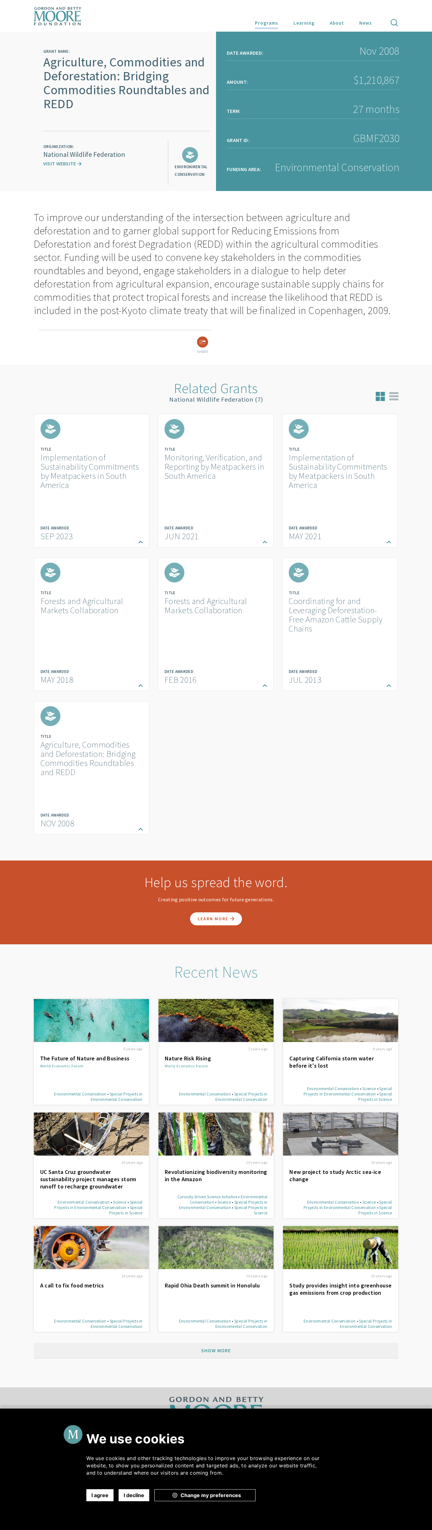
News (365, 23)
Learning (304, 23)
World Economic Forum (62, 1066)
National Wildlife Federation (84, 154)
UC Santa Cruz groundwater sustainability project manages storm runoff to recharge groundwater (88, 1179)
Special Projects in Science (375, 1096)
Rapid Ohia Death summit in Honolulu (212, 1285)
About (337, 23)
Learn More (214, 919)
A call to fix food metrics (72, 1285)
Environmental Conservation (80, 1094)
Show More (216, 1350)
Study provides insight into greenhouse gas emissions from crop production (340, 1289)
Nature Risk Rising (188, 1058)
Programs (266, 23)
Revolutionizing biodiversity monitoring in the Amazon (216, 1175)
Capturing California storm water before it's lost (331, 1062)
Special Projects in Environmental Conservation (117, 1096)
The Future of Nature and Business (85, 1058)
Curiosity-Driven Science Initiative (207, 1197)
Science (369, 1088)
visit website (60, 163)
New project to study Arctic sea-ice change (335, 1175)
